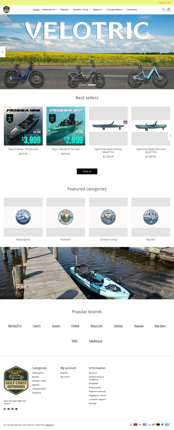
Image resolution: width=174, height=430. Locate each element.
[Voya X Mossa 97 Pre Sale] (65, 126)
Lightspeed (49, 425)
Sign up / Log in (165, 2)
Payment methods (97, 391)
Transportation (39, 388)
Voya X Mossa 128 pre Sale (23, 149)
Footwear (65, 239)
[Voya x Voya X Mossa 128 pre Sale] (23, 126)
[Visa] (140, 424)
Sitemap (92, 403)
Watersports (23, 239)
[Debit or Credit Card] (158, 424)
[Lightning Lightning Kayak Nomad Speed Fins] (108, 126)
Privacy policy (95, 387)
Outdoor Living (108, 239)
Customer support (97, 399)
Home (36, 9)
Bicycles (151, 239)
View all (87, 171)
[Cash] (131, 424)
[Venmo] (167, 424)
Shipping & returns (97, 395)
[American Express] (144, 424)
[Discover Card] (149, 424)
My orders (65, 376)
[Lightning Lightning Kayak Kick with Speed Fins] (150, 126)
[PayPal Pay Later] (162, 424)
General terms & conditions (96, 378)
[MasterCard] (135, 424)
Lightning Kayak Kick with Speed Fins (151, 150)
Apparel (35, 384)
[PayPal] (153, 424)
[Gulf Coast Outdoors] (6, 9)
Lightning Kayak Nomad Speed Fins (108, 150)
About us (93, 372)
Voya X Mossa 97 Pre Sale (66, 149)
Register (64, 372)
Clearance (132, 9)
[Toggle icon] (163, 9)
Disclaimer (93, 383)
